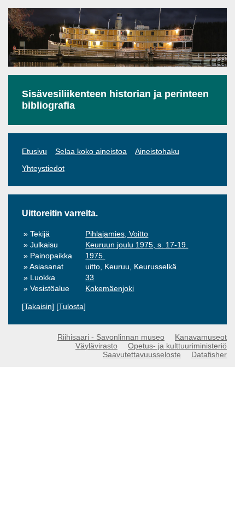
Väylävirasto (96, 345)
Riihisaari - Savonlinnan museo (110, 337)
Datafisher (209, 354)
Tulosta (71, 306)
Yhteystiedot (43, 168)
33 (89, 277)
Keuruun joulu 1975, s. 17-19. (136, 244)
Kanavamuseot (201, 337)
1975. (95, 255)
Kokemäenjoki (109, 288)
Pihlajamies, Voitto (116, 233)
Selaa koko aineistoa (91, 151)
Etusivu (34, 151)
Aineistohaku (157, 151)
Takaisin (38, 306)
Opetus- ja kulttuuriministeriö (177, 345)
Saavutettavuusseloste (142, 354)
